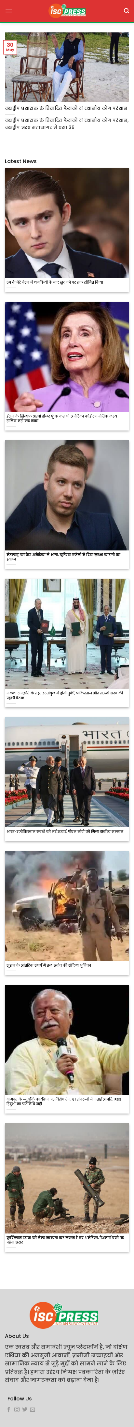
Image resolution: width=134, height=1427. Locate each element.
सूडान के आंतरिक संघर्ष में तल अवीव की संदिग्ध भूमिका (49, 965)
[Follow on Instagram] (17, 1410)
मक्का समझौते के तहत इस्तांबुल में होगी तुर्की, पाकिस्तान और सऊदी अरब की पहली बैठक (65, 695)
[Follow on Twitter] (24, 1410)
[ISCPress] (67, 11)
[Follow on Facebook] (8, 1410)
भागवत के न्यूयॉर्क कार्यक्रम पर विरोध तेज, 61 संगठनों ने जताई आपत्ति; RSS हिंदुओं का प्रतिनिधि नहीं (64, 1101)
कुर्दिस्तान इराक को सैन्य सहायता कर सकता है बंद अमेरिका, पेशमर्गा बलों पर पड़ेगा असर (65, 1240)
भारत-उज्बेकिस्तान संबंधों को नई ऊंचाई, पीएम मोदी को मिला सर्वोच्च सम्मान (65, 832)
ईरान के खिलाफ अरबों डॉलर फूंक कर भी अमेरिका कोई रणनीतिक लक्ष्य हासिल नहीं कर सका (62, 418)
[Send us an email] (32, 1410)
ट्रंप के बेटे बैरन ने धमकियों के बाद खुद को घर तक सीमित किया (55, 282)
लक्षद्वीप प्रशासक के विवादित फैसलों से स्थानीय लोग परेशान (66, 109)
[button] (9, 11)
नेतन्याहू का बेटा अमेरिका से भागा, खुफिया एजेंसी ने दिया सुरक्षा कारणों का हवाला (63, 557)
